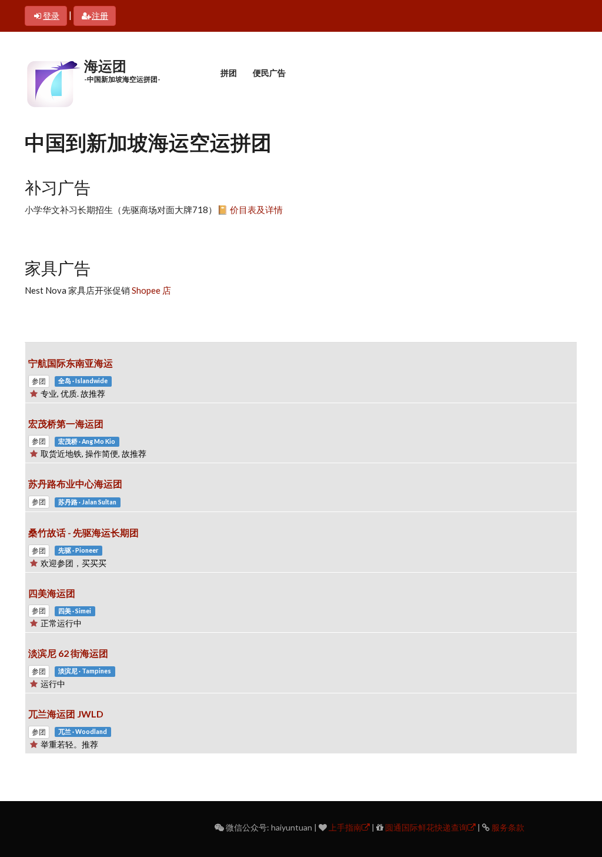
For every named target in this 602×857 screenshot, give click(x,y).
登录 (51, 16)
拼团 (228, 73)
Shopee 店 (150, 290)
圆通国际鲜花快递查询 (426, 827)
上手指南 (345, 827)
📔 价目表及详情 (250, 209)
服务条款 (507, 827)
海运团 (105, 65)
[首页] (53, 82)
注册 (100, 16)
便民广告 (269, 73)
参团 (39, 381)
